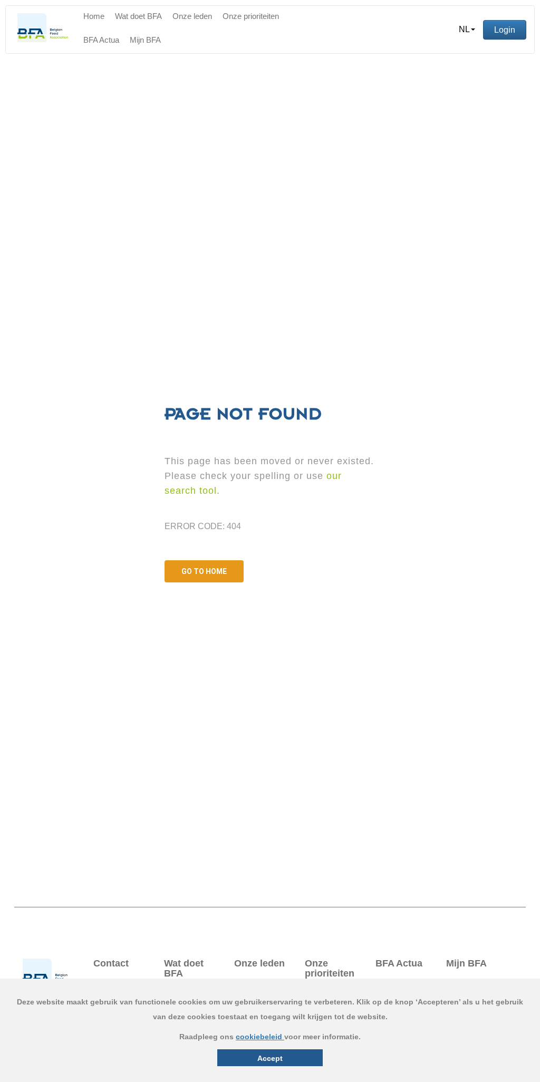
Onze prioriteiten (251, 16)
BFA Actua (101, 39)
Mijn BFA (145, 39)
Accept (270, 1058)
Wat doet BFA (138, 16)
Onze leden (192, 16)
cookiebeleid (260, 1036)
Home (93, 16)
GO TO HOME (204, 571)
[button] (467, 29)
